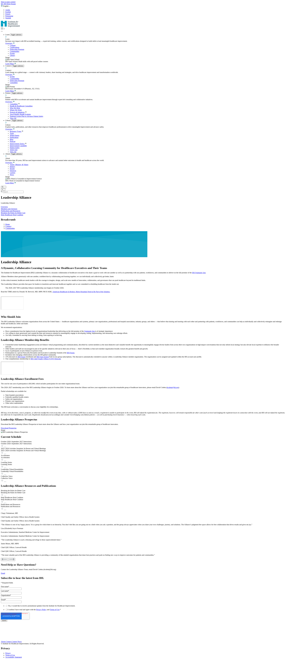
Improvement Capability (18, 146)
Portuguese (9, 16)
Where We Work (16, 110)
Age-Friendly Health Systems (20, 114)
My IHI (4, 4)
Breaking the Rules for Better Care (13, 213)
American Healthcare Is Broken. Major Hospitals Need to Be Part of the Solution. (81, 292)
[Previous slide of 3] (4, 559)
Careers (12, 173)
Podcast (12, 141)
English (8, 12)
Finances (13, 171)
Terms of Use (54, 610)
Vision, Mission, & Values (19, 165)
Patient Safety (15, 148)
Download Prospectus (8, 428)
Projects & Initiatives (17, 112)
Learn (7, 35)
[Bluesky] (143, 632)
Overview (9, 43)
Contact (9, 642)
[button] (143, 444)
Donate (13, 4)
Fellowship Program (17, 49)
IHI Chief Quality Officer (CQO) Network (46, 359)
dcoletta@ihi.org (173, 387)
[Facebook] (143, 630)
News (12, 175)
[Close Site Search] (3, 189)
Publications (14, 137)
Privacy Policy (41, 610)
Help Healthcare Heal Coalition (12, 215)
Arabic (7, 10)
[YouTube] (143, 635)
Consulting (14, 83)
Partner (8, 93)
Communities (14, 51)
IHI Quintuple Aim (199, 273)
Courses (13, 45)
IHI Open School (43, 357)
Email (3, 573)
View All (13, 118)
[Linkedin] (143, 639)
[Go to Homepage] (10, 26)
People (12, 169)
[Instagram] (143, 637)
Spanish (8, 18)
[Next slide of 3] (11, 559)
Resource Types (16, 131)
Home (7, 224)
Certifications (14, 47)
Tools (12, 133)
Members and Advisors (9, 209)
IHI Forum (70, 353)
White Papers (14, 135)
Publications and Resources (10, 211)
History (12, 167)
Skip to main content (8, 2)
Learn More (9, 64)
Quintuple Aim (89, 331)
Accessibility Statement (13, 657)
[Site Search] (3, 187)
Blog (11, 139)
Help (9, 4)
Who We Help (15, 108)
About (7, 154)
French (7, 14)
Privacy (8, 653)
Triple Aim (13, 150)
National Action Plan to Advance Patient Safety (26, 116)
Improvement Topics (17, 144)
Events (12, 53)
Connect (8, 66)
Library (12, 55)
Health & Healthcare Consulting (21, 106)
